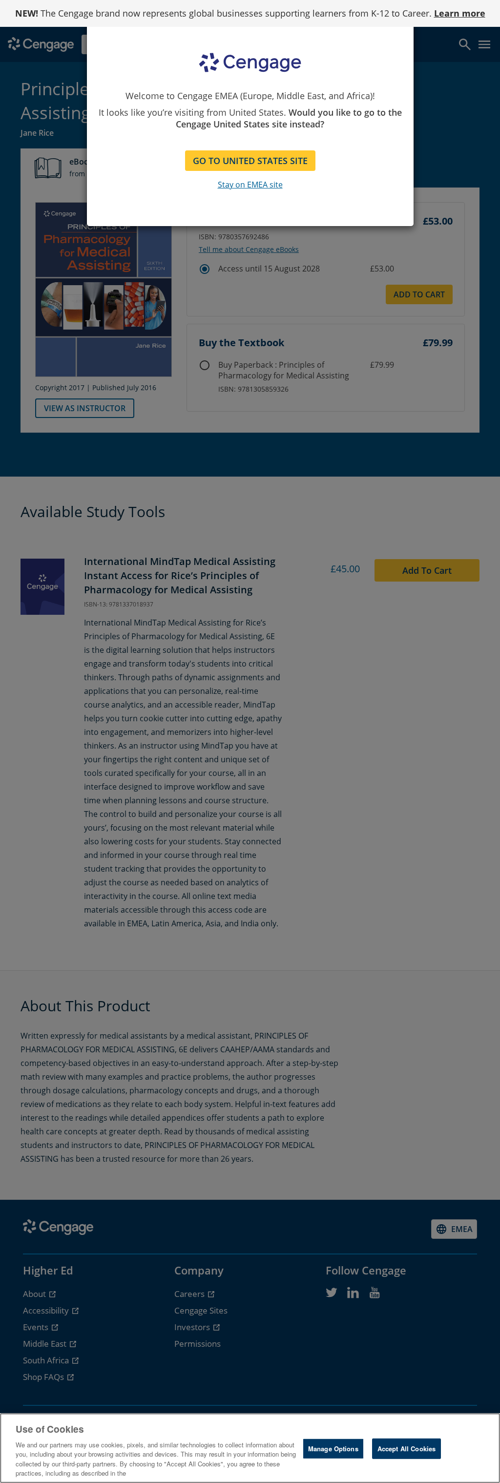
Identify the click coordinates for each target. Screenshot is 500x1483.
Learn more (459, 13)
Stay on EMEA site (250, 184)
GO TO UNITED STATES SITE (250, 161)
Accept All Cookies (406, 1448)
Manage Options (333, 1448)
